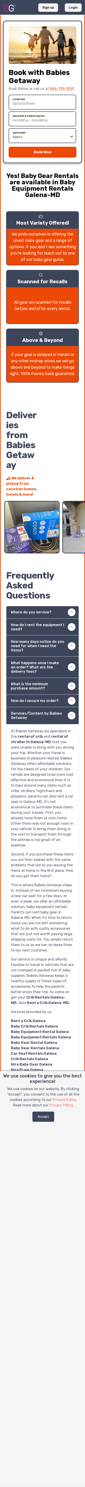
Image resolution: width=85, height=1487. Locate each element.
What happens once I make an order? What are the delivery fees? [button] (35, 667)
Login (73, 8)
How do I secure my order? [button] (34, 701)
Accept (43, 1117)
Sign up (48, 8)
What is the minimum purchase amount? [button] (29, 686)
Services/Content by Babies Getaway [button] (36, 715)
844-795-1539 (62, 88)
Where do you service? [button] (31, 612)
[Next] (75, 491)
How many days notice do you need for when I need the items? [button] (37, 645)
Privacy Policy (64, 1100)
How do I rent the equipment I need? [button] (37, 627)
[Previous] (67, 491)
